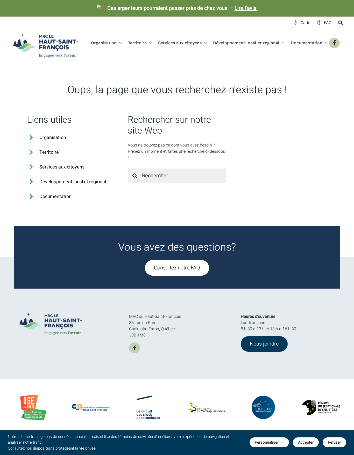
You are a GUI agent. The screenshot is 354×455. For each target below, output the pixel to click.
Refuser (334, 442)
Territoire (49, 152)
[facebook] (134, 347)
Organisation (52, 137)
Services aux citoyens (61, 167)
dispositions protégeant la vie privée (64, 448)
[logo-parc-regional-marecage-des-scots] (206, 404)
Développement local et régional (72, 181)
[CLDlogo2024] (91, 406)
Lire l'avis (246, 8)
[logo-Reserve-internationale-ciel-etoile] (321, 402)
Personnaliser (267, 442)
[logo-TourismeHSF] (263, 398)
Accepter (306, 442)
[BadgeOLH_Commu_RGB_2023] (33, 397)
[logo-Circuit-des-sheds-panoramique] (148, 397)
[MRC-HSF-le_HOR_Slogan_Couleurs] (50, 311)
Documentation (55, 196)
